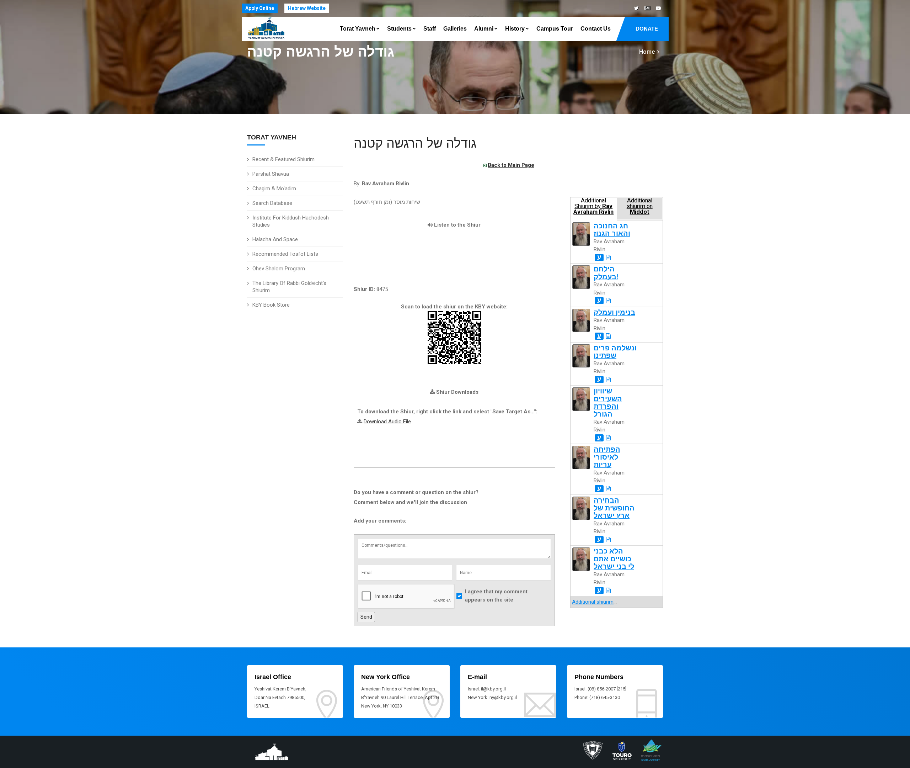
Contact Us (595, 29)
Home (647, 51)
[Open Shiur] (608, 257)
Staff (429, 29)
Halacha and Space (275, 239)
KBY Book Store (271, 305)
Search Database (272, 203)
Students (399, 29)
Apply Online (259, 8)
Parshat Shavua (270, 174)
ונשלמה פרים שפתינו (615, 352)
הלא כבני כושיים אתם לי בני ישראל (614, 559)
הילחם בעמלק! (606, 273)
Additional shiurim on (640, 206)
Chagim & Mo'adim (274, 188)
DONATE (647, 29)
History (515, 29)
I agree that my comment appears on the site (496, 595)
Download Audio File (387, 421)
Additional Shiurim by (593, 206)
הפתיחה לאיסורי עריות (607, 457)
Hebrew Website (307, 8)
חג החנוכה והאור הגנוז (612, 230)
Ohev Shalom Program (278, 268)
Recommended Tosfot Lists (285, 254)
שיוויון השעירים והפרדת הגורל (608, 402)
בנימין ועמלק (614, 312)
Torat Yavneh (357, 29)
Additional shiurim (593, 602)
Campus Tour (554, 29)
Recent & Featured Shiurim (283, 159)
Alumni (483, 29)
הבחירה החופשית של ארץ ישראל (614, 508)
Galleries (455, 29)
